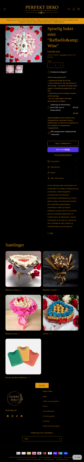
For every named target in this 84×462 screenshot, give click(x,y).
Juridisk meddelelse (45, 457)
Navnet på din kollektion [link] (16, 377)
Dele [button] (51, 233)
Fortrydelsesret (49, 411)
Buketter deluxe (12, 290)
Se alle (42, 385)
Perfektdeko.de (20, 457)
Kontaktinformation (62, 459)
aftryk (45, 406)
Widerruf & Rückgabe (51, 426)
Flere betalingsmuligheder (63, 155)
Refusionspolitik (69, 457)
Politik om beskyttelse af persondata (29, 459)
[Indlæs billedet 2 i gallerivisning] (19, 69)
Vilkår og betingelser (51, 401)
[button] (4, 9)
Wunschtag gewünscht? (57, 77)
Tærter (46, 334)
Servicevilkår (58, 457)
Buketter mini (11, 334)
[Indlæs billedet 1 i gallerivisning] (10, 69)
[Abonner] (59, 438)
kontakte (46, 421)
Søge (45, 396)
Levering (63, 55)
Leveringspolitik (48, 459)
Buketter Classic (50, 290)
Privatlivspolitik (49, 416)
